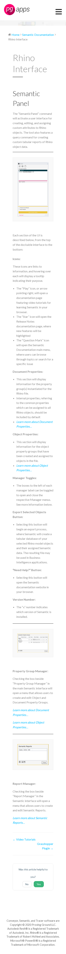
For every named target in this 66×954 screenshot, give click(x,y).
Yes (39, 884)
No (27, 884)
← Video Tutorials (24, 839)
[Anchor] (32, 103)
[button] (61, 14)
